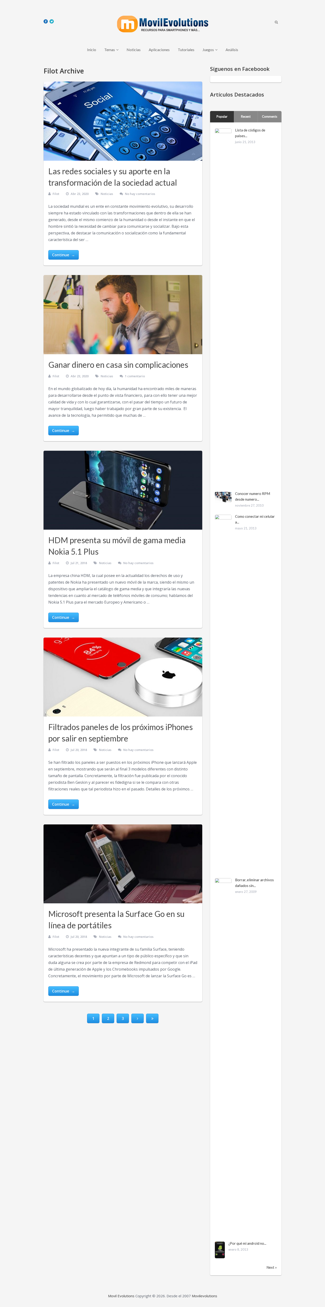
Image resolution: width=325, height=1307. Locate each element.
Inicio (91, 49)
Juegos (208, 49)
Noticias (134, 49)
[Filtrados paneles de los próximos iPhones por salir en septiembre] (123, 677)
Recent (246, 116)
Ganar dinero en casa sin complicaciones (118, 364)
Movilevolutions (204, 1295)
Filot (56, 194)
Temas (109, 49)
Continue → (63, 254)
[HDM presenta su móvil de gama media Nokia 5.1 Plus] (123, 490)
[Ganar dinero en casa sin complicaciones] (123, 314)
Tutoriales (186, 49)
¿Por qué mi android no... (247, 1243)
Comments (269, 116)
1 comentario (135, 376)
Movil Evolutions (121, 1295)
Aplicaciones (159, 49)
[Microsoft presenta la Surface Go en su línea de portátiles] (123, 864)
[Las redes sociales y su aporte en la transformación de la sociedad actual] (123, 121)
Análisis (232, 49)
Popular (222, 116)
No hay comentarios (140, 194)
